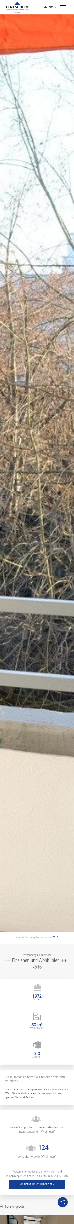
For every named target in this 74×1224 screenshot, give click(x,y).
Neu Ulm (64, 1176)
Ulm (50, 1176)
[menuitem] (63, 7)
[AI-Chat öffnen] (63, 1202)
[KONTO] (50, 7)
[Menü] (63, 7)
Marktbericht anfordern (37, 1184)
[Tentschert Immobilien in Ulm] (31, 7)
